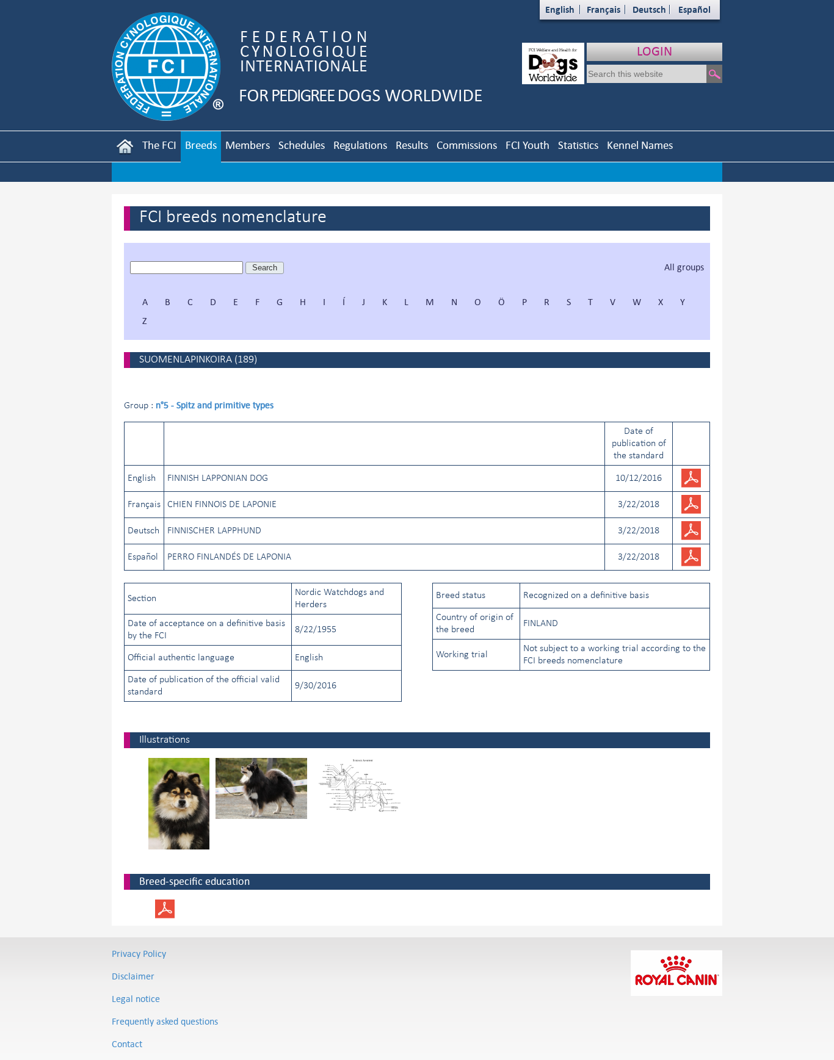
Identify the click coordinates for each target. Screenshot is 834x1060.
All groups (684, 267)
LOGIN (654, 51)
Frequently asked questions (165, 1021)
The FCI (159, 145)
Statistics (578, 145)
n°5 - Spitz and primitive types (215, 405)
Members (247, 145)
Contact (127, 1044)
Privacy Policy (139, 953)
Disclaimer (133, 976)
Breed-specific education (194, 881)
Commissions (467, 145)
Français (603, 9)
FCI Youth (527, 145)
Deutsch (649, 9)
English (560, 9)
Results (412, 145)
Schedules (301, 145)
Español (694, 9)
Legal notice (136, 998)
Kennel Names (640, 145)
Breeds (201, 145)
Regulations (360, 145)
